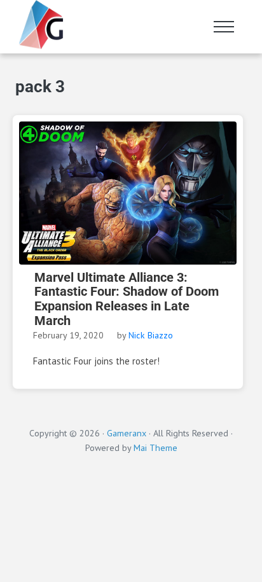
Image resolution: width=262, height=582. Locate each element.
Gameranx (126, 433)
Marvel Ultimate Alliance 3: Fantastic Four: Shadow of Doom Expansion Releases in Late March (126, 299)
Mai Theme (155, 447)
